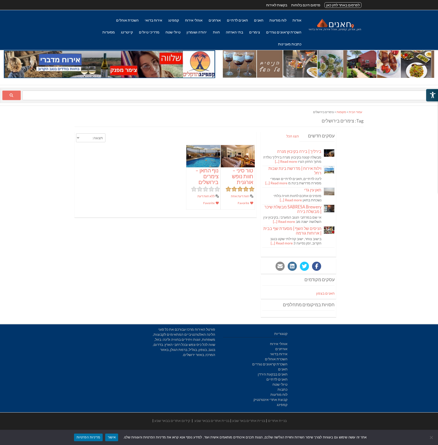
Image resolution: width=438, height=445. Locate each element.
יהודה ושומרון (197, 32)
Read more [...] (286, 161)
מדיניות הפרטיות (88, 437)
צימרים (254, 32)
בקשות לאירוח (276, 5)
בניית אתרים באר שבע (248, 420)
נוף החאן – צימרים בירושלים (206, 176)
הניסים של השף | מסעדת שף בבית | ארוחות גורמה (292, 230)
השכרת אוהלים (127, 20)
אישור (112, 437)
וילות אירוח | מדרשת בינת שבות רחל (294, 170)
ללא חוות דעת (206, 196)
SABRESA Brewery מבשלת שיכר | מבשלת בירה (292, 209)
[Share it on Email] (280, 266)
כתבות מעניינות (289, 44)
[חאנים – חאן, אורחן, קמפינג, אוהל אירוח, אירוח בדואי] (334, 31)
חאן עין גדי (312, 189)
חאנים (258, 20)
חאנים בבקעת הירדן (272, 374)
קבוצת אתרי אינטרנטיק (270, 399)
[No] (431, 437)
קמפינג (173, 20)
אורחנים (215, 20)
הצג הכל (292, 136)
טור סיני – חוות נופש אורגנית (242, 176)
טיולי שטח (173, 32)
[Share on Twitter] (304, 266)
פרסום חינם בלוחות (305, 5)
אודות (297, 20)
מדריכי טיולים (149, 32)
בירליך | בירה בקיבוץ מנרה (299, 151)
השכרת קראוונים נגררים (283, 32)
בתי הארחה (234, 32)
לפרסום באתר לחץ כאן (343, 5)
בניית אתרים (277, 420)
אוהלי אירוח (194, 20)
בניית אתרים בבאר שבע (211, 420)
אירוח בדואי (153, 20)
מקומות (341, 112)
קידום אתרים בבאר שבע (172, 420)
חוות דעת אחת (240, 196)
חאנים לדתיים (237, 20)
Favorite (244, 203)
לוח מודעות (277, 20)
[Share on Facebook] (316, 266)
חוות (216, 32)
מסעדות (108, 32)
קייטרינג (127, 32)
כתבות (282, 389)
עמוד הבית (355, 112)
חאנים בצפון (325, 293)
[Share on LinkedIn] (292, 266)
